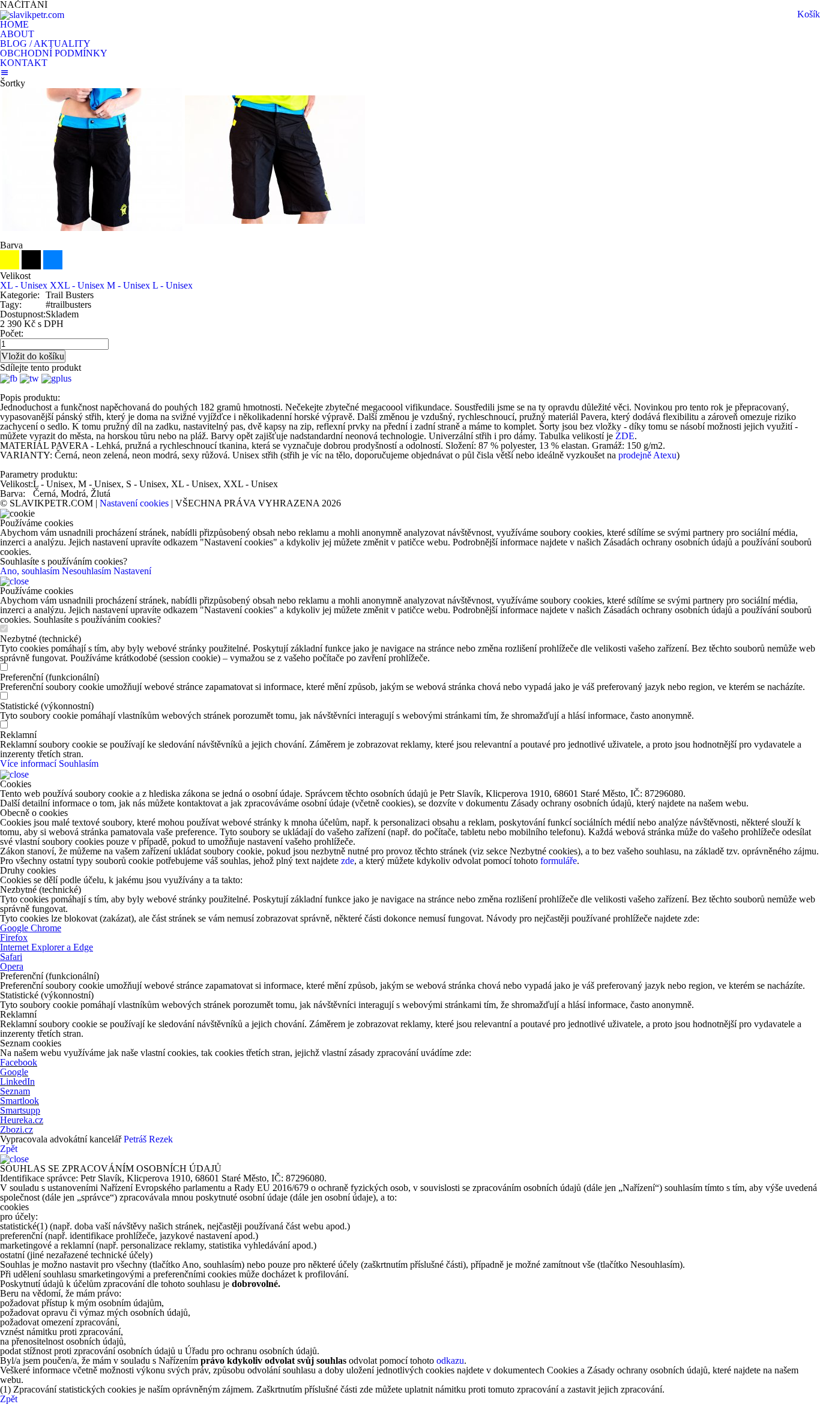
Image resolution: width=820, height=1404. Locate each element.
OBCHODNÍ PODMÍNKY (53, 53)
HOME (14, 24)
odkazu (450, 1360)
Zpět (8, 1149)
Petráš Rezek (148, 1139)
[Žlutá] (11, 266)
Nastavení (132, 571)
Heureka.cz (21, 1120)
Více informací (28, 763)
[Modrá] (52, 266)
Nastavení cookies (134, 503)
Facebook (18, 1062)
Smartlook (19, 1101)
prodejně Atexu (646, 455)
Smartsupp (20, 1110)
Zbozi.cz (16, 1129)
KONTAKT (23, 63)
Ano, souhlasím (29, 571)
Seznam (15, 1091)
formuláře (558, 861)
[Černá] (32, 266)
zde (347, 861)
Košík (808, 14)
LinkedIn (17, 1081)
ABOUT (17, 34)
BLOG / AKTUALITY (45, 43)
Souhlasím (78, 763)
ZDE (625, 436)
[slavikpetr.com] (32, 14)
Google (14, 1072)
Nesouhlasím (86, 571)
